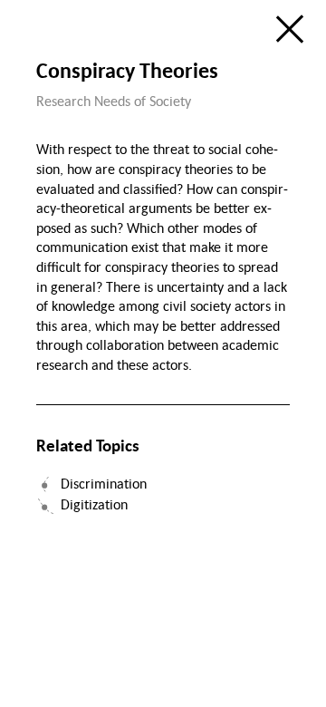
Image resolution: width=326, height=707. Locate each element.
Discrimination (104, 483)
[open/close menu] (289, 29)
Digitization (94, 504)
